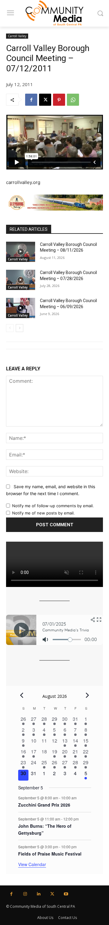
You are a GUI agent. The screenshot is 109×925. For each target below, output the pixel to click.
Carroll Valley (17, 36)
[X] (45, 100)
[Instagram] (25, 894)
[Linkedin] (38, 894)
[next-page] (19, 328)
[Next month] (87, 695)
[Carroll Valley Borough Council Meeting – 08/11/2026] (20, 252)
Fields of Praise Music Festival (49, 854)
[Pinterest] (59, 100)
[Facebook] (31, 100)
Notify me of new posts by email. (43, 513)
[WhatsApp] (73, 100)
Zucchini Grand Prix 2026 (44, 805)
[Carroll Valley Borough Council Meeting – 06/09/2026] (20, 308)
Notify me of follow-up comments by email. (53, 505)
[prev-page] (10, 328)
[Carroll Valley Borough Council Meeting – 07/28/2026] (20, 280)
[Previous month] (21, 695)
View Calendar (32, 864)
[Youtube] (66, 894)
